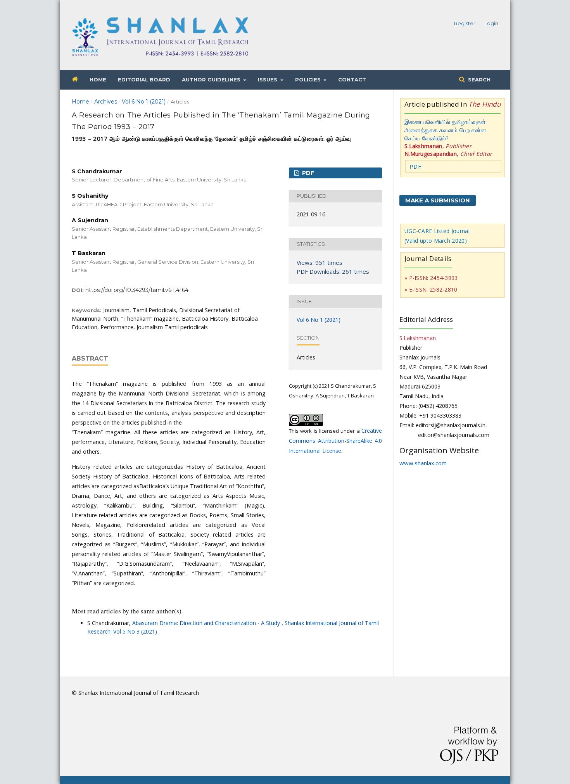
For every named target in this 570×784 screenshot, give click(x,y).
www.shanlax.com (423, 463)
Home (98, 79)
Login (491, 23)
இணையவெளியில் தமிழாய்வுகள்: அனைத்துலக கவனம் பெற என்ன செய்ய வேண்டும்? (445, 130)
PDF (307, 172)
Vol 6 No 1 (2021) (144, 101)
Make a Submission (437, 200)
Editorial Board (144, 79)
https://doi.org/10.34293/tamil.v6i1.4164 (136, 290)
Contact (352, 79)
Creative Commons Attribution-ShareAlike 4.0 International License (335, 440)
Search (478, 79)
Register (464, 23)
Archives (105, 101)
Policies (308, 79)
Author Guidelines (212, 79)
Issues (268, 79)
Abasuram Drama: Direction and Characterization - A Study (207, 623)
